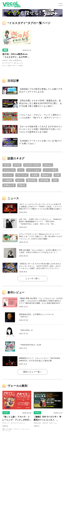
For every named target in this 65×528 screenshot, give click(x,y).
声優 (57, 175)
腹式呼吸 (32, 180)
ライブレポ (22, 175)
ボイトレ (8, 175)
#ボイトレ (53, 423)
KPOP (17, 165)
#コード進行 (6, 65)
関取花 (22, 185)
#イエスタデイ (7, 63)
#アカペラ (6, 423)
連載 (5, 50)
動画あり (46, 175)
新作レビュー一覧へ (32, 372)
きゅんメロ (9, 170)
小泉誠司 (8, 180)
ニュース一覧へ (32, 278)
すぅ (21, 170)
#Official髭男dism (15, 60)
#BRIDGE (37, 423)
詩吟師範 (44, 180)
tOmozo (48, 165)
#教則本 (5, 426)
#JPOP (5, 60)
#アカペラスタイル (18, 423)
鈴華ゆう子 (9, 185)
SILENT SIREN (32, 165)
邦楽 (55, 180)
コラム (6, 412)
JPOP (7, 165)
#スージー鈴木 (17, 65)
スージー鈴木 (50, 170)
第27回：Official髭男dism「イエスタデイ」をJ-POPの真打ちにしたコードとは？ (15, 57)
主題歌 (35, 175)
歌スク (20, 180)
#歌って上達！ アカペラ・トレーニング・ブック (15, 429)
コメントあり (34, 170)
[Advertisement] (32, 455)
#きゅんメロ (18, 63)
